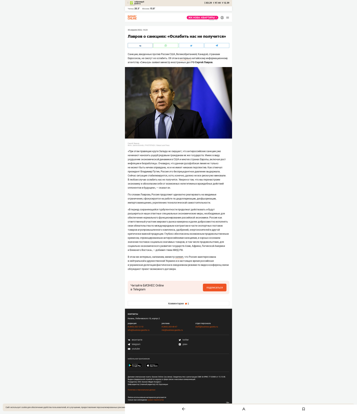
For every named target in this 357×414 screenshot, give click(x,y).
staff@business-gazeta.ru (206, 327)
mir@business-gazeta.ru (172, 330)
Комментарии (178, 303)
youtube (135, 348)
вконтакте (136, 339)
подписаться (215, 287)
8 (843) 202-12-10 (135, 327)
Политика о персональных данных (141, 390)
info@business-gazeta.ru (138, 330)
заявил (179, 256)
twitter (185, 339)
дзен (184, 344)
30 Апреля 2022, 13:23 (138, 30)
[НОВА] (201, 17)
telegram (135, 344)
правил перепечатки (155, 400)
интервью (185, 58)
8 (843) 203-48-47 (169, 327)
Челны (131, 9)
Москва (145, 9)
